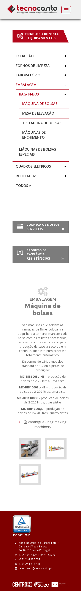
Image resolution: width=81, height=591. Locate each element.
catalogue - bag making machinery (47, 424)
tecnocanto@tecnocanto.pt (35, 568)
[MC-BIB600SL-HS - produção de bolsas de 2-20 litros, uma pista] (55, 448)
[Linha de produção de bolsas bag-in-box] (29, 448)
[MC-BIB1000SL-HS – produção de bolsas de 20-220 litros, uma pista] (29, 474)
